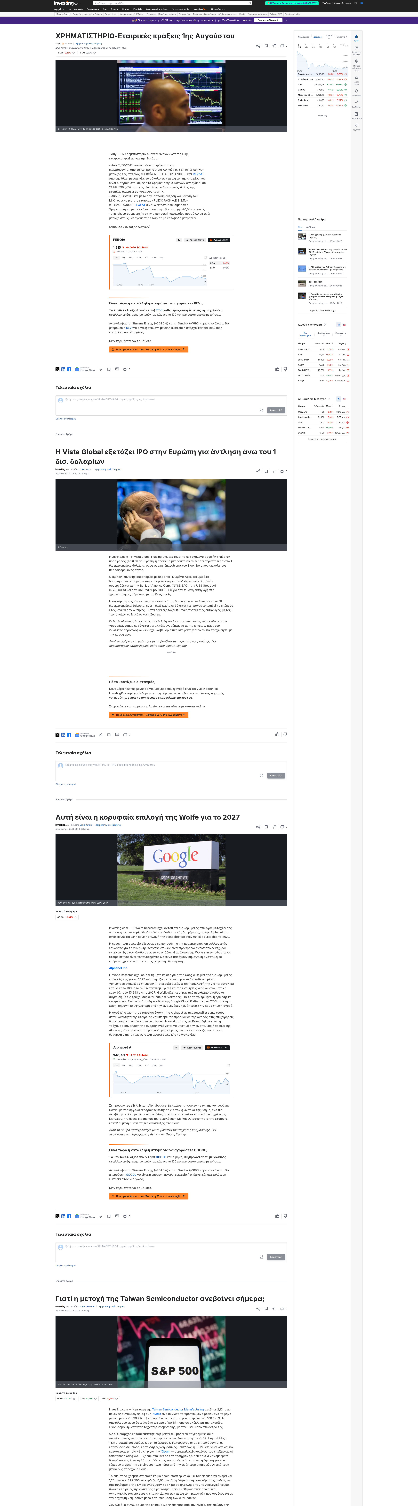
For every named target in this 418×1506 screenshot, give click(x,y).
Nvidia (156, 1414)
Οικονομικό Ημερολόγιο (157, 9)
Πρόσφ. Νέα (61, 14)
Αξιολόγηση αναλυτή (227, 14)
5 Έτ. (154, 257)
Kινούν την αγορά (310, 324)
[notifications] (356, 3)
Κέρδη (242, 14)
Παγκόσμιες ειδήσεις (167, 14)
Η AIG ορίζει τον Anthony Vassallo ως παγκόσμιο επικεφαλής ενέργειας (327, 268)
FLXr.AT (139, 205)
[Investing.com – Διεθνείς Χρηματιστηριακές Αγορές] (67, 3)
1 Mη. (131, 257)
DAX (300, 84)
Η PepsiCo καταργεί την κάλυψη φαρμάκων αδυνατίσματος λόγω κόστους (326, 296)
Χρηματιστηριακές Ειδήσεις (132, 14)
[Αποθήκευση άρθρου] (266, 46)
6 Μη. (139, 257)
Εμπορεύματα (111, 14)
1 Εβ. (124, 257)
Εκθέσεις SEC (276, 14)
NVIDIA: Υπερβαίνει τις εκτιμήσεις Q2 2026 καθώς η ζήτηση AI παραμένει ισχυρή (328, 252)
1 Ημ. (116, 257)
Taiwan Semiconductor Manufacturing (178, 1409)
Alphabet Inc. (118, 968)
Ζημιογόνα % (340, 334)
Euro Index (303, 105)
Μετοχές (341, 37)
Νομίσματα (303, 37)
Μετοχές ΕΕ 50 (305, 95)
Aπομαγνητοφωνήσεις (257, 14)
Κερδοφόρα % (323, 334)
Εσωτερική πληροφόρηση (204, 14)
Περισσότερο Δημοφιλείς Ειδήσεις (87, 14)
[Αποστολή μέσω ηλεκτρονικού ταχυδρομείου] (117, 369)
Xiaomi (165, 1451)
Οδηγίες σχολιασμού (66, 419)
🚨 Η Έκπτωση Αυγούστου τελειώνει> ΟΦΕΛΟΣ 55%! (292, 3)
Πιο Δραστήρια (305, 334)
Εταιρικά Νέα (184, 14)
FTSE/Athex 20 (305, 79)
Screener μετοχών (180, 9)
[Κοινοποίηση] (258, 46)
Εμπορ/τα (329, 36)
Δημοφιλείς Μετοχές (312, 399)
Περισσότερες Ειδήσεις (321, 310)
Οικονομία (151, 14)
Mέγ (161, 257)
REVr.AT (198, 174)
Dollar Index (304, 100)
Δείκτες (318, 37)
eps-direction (315, 282)
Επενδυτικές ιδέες (292, 14)
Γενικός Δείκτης (306, 74)
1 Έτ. (147, 257)
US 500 (301, 90)
